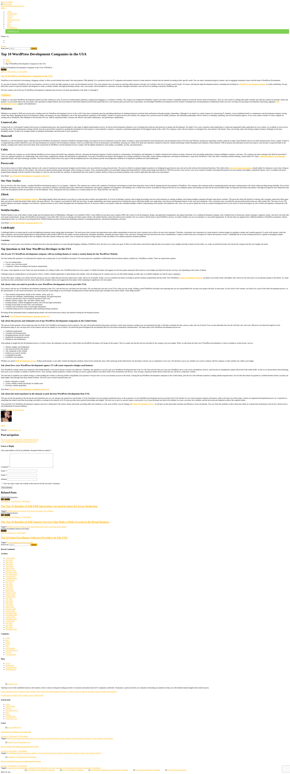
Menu (3, 8)
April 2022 (9, 605)
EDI (8, 24)
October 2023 (10, 576)
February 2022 (10, 609)
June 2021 (9, 625)
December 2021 (11, 613)
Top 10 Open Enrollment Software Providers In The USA (34, 537)
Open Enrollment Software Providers (20, 542)
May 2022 (9, 603)
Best (7, 640)
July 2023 (8, 582)
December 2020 (11, 629)
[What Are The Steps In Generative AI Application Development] (145, 757)
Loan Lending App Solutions (102, 738)
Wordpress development (15, 410)
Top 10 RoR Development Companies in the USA (19, 442)
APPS (9, 12)
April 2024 (9, 566)
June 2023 (9, 584)
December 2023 (11, 572)
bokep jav (65, 692)
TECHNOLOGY (13, 20)
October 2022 (10, 597)
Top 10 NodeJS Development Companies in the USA (29, 176)
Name (4, 471)
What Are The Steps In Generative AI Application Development (21, 761)
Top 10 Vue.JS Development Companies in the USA (29, 389)
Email (3, 475)
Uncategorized (10, 654)
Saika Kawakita (101, 692)
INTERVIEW (12, 28)
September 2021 (11, 619)
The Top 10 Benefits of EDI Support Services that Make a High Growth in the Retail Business (55, 521)
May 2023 (9, 587)
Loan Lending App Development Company (75, 738)
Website (4, 479)
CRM (9, 18)
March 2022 (9, 607)
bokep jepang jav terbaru (78, 692)
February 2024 (10, 570)
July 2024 (8, 560)
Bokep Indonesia (7, 692)
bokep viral (45, 692)
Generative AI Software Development (68, 768)
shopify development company (68, 753)
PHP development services (26, 361)
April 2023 (9, 589)
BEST (9, 22)
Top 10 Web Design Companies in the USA (25, 223)
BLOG (9, 26)
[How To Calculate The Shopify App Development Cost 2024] (145, 742)
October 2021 (10, 617)
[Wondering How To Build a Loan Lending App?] (145, 728)
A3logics (6, 94)
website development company (190, 278)
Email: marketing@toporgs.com (12, 6)
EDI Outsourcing (33, 527)
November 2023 (11, 574)
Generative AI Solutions (91, 768)
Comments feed (11, 667)
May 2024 (9, 564)
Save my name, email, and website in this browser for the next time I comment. (32, 483)
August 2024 (10, 558)
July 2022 (8, 599)
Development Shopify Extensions (19, 753)
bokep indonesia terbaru (22, 692)
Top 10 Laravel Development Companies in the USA (20, 440)
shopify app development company (44, 753)
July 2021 (8, 623)
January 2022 (10, 611)
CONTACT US (13, 31)
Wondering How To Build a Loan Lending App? (16, 732)
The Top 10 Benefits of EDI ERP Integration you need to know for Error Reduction (49, 506)
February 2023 (10, 593)
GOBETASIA (6, 695)
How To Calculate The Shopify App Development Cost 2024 (20, 747)
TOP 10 (10, 16)
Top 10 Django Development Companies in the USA (30, 316)
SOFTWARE (12, 14)
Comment (5, 467)
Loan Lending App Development (47, 738)
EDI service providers (34, 511)
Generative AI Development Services (41, 768)
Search (3, 46)
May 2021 (9, 627)
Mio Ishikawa (112, 692)
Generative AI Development (17, 768)
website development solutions (240, 168)
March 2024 (9, 568)
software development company (26, 199)
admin (25, 72)
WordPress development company (253, 84)
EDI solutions (48, 511)
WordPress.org (10, 669)
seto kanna (91, 692)
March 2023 (9, 591)
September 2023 (11, 578)
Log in (7, 663)
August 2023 (10, 580)
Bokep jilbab (35, 692)
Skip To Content (7, 2)
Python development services (143, 404)
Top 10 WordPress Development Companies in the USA (26, 76)
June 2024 (9, 562)
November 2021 (11, 615)
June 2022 (9, 601)
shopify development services (90, 753)
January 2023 (10, 595)
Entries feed (9, 665)
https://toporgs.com (14, 430)
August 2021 (10, 621)
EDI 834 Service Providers (16, 511)
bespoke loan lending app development (21, 738)
